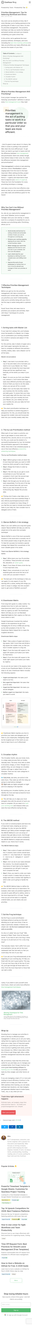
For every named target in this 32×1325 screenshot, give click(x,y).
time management (22, 153)
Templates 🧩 (15, 1200)
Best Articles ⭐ (6, 1200)
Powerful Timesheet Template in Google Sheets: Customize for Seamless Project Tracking (15, 1189)
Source (15, 726)
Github (13, 1274)
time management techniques (11, 987)
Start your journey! (8, 1112)
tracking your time (7, 1069)
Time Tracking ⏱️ (6, 1203)
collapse (18, 53)
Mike (8, 1136)
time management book (13, 102)
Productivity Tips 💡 (21, 7)
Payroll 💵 (24, 1219)
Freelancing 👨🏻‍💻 (15, 1219)
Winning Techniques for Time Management (13, 1013)
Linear (3, 1238)
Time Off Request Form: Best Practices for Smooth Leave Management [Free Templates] (15, 1247)
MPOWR (17, 1120)
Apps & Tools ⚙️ (6, 1219)
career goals (19, 563)
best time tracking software (19, 43)
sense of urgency (20, 180)
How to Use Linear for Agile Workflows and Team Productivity (13, 1227)
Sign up (16, 1310)
